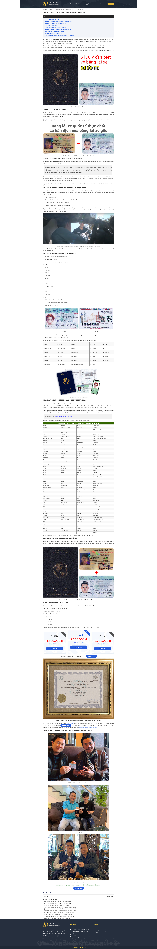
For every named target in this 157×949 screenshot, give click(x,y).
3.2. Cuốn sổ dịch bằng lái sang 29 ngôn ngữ (56, 27)
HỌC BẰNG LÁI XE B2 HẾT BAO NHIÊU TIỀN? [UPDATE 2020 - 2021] (60, 910)
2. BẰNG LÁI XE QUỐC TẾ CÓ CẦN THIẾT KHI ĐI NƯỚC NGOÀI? (58, 21)
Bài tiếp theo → (110, 896)
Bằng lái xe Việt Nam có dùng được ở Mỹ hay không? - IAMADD (58, 918)
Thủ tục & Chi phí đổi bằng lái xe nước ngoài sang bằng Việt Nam (59, 912)
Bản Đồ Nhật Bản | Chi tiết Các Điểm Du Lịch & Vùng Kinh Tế (58, 905)
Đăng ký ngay (91, 656)
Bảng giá (86, 4)
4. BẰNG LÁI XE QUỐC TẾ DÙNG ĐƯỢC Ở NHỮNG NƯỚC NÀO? (58, 29)
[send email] (50, 892)
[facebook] (43, 892)
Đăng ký (111, 4)
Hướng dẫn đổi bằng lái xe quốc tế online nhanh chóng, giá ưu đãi (59, 916)
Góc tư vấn (50, 9)
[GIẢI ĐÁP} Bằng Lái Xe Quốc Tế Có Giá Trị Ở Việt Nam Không (58, 903)
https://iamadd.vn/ (76, 939)
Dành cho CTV (107, 930)
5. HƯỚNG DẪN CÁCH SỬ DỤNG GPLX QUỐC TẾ (55, 31)
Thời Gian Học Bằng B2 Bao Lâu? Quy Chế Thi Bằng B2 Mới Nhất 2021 (60, 907)
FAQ (94, 4)
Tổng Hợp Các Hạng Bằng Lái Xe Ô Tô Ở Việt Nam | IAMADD (58, 901)
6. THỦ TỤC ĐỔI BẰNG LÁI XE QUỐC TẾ (53, 33)
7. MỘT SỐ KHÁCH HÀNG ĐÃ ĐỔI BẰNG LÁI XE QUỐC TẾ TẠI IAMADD (60, 35)
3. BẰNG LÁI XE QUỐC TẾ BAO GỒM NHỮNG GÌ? (55, 23)
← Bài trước (45, 896)
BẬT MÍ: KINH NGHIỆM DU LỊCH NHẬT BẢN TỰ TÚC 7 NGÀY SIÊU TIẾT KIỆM (61, 909)
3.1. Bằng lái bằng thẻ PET (52, 25)
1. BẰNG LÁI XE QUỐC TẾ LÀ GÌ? (52, 19)
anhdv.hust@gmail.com (77, 937)
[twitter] (46, 892)
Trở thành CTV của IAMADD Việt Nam (88, 727)
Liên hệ (101, 4)
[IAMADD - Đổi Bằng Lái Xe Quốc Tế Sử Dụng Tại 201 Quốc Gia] (52, 4)
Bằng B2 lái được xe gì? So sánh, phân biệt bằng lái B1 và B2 (58, 914)
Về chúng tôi (97, 930)
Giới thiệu (77, 4)
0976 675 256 (70, 723)
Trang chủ (68, 4)
